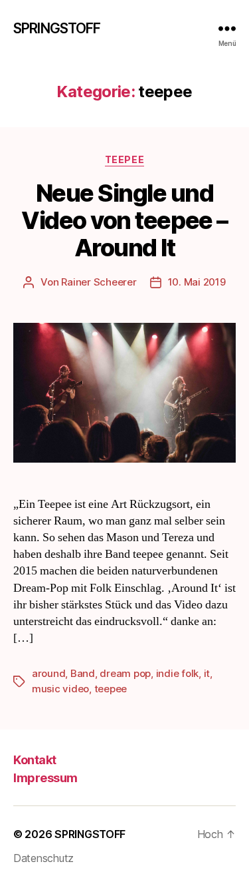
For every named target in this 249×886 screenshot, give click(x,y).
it (207, 673)
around (48, 673)
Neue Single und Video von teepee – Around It (124, 220)
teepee (124, 159)
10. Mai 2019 (197, 282)
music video (60, 688)
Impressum (45, 778)
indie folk (177, 673)
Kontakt (34, 760)
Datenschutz (43, 858)
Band (82, 673)
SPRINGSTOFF (56, 28)
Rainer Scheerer (98, 282)
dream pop (125, 673)
